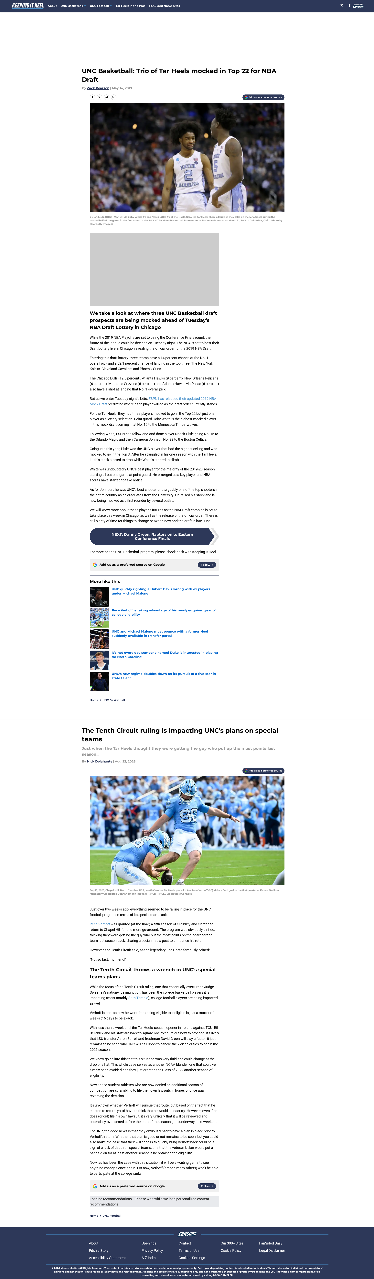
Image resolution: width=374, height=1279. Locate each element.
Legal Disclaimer (272, 1250)
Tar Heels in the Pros (130, 6)
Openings (149, 1243)
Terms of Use (189, 1250)
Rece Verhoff (100, 924)
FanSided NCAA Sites (164, 6)
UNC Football (111, 1215)
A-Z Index (149, 1258)
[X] (341, 5)
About (52, 6)
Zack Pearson (98, 88)
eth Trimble (139, 998)
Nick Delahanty (99, 761)
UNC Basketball (113, 700)
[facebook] (349, 5)
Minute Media (68, 1268)
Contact (185, 1243)
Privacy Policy (152, 1250)
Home (94, 700)
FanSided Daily (270, 1243)
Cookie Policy (231, 1250)
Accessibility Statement (107, 1258)
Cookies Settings (192, 1258)
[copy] (113, 97)
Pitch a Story (99, 1250)
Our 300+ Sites (232, 1243)
